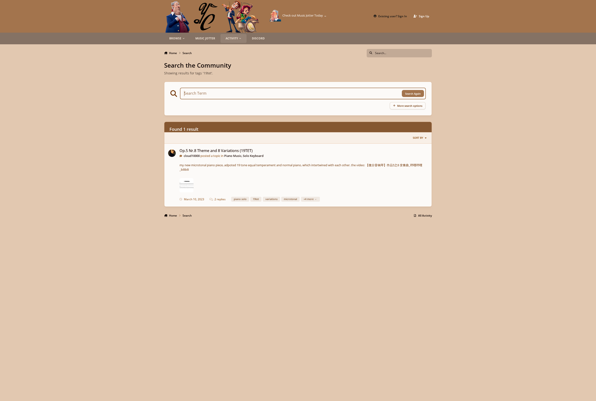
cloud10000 (192, 156)
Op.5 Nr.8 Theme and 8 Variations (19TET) (216, 150)
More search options (409, 105)
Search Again (413, 93)
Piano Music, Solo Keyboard (244, 156)
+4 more (309, 199)
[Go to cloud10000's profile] (172, 153)
